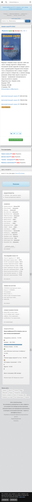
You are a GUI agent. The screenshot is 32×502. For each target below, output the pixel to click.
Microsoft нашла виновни (11, 275)
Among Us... (7, 232)
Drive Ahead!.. (7, 208)
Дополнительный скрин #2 (10, 100)
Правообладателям (16, 418)
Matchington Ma (8, 240)
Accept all (5, 499)
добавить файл (9, 246)
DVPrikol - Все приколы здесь (13, 195)
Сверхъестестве (8, 238)
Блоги (15, 395)
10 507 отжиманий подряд (11, 261)
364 (24, 30)
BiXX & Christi (7, 219)
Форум (11, 392)
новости (15, 256)
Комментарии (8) (8, 377)
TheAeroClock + (8, 230)
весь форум (7, 303)
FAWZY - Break (8, 227)
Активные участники (7, 397)
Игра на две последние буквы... (13, 295)
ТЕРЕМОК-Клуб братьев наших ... (13, 288)
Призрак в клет (8, 236)
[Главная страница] (2, 2)
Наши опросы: (9, 329)
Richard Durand (8, 217)
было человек (19, 173)
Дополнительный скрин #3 (10, 104)
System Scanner (8, 206)
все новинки (7, 249)
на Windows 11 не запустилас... (12, 318)
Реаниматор (17, 392)
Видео (21, 390)
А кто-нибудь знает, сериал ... (12, 314)
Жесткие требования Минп (11, 269)
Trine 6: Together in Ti (10, 258)
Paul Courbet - (8, 221)
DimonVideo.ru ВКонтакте (9, 89)
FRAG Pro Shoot (8, 215)
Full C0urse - (7, 223)
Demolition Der (8, 242)
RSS (19, 18)
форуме (13, 285)
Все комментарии (18, 397)
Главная (4, 390)
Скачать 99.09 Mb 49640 (16, 139)
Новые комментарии (11, 310)
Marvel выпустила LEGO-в (11, 271)
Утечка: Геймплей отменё (11, 263)
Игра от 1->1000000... (10, 290)
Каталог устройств (7, 395)
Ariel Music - (7, 229)
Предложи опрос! (18, 377)
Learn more (22, 496)
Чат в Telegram (6, 107)
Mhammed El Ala (8, 225)
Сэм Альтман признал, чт (11, 273)
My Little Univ (7, 212)
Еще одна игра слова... (10, 297)
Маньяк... (6, 210)
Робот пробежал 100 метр (11, 267)
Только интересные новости (13, 197)
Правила (27, 397)
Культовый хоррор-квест (11, 260)
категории (14, 18)
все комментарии (8, 322)
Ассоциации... (8, 291)
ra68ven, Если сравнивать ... (11, 316)
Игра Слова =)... (8, 293)
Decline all (13, 499)
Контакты (16, 420)
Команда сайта (22, 395)
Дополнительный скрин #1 (10, 96)
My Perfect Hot (8, 214)
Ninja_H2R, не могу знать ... (11, 312)
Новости (10, 390)
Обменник (4, 392)
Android (16, 390)
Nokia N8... (7, 299)
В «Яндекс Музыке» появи (11, 265)
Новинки (7, 204)
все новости (7, 279)
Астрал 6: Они (8, 234)
